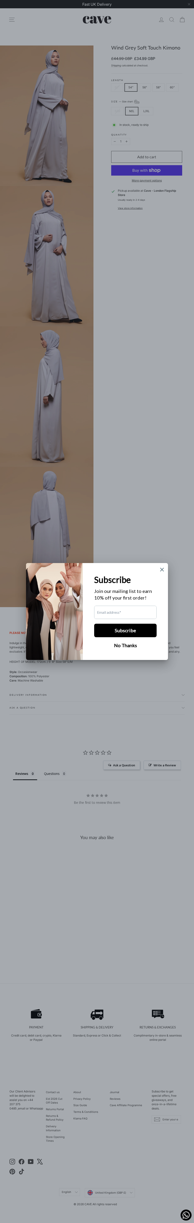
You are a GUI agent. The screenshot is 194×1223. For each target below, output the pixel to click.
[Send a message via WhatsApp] (186, 1215)
